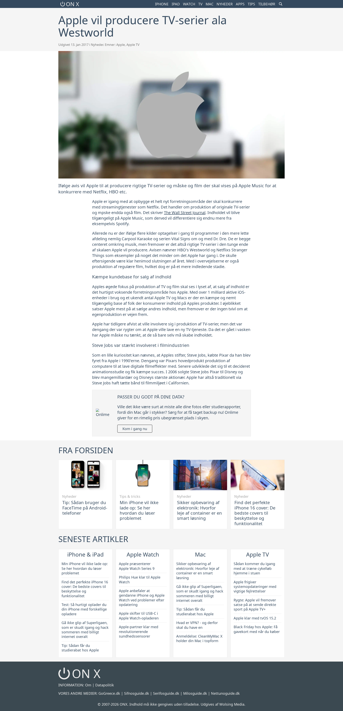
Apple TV (133, 44)
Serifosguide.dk (166, 693)
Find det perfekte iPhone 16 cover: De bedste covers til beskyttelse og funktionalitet (254, 512)
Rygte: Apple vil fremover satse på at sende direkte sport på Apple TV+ (255, 605)
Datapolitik (104, 685)
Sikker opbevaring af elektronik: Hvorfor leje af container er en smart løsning (199, 510)
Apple (120, 44)
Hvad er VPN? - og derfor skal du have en (197, 625)
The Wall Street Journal (184, 212)
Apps (240, 4)
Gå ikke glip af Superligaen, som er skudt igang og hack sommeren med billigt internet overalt (85, 629)
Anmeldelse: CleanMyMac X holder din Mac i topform (199, 638)
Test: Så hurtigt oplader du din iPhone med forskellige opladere (84, 609)
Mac (209, 4)
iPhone (162, 4)
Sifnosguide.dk (136, 693)
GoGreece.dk (109, 693)
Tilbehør (266, 4)
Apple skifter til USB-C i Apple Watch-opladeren (139, 615)
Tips (251, 4)
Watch (189, 4)
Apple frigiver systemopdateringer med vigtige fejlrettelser (255, 587)
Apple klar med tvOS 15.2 (255, 618)
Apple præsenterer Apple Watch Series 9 (136, 566)
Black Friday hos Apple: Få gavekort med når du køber (257, 629)
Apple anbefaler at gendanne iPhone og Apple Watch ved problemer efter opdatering (142, 597)
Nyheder (225, 4)
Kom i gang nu (134, 428)
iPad (176, 4)
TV (200, 4)
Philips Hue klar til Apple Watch (139, 579)
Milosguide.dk (195, 693)
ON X (72, 4)
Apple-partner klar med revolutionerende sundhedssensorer (138, 631)
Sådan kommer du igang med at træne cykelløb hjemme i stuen (254, 568)
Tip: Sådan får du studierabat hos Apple (80, 647)
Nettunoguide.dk (225, 693)
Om (88, 685)
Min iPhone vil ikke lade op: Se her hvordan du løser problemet (139, 510)
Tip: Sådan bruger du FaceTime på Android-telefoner (84, 507)
